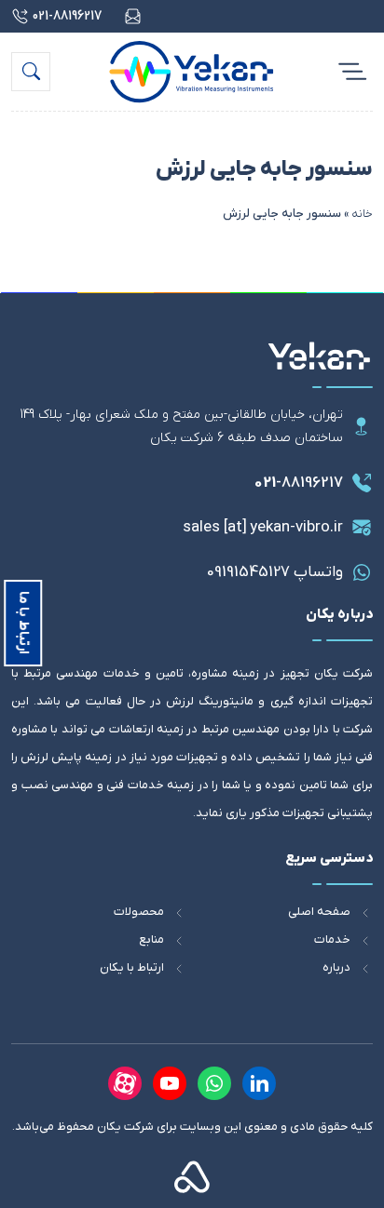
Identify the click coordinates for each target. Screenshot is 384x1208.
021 (298, 483)
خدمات (332, 939)
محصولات (139, 911)
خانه (362, 213)
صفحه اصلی (319, 911)
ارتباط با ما (23, 622)
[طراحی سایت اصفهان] (192, 1176)
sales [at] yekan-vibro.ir (263, 527)
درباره (336, 967)
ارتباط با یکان (132, 967)
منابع (151, 939)
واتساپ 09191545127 (275, 572)
